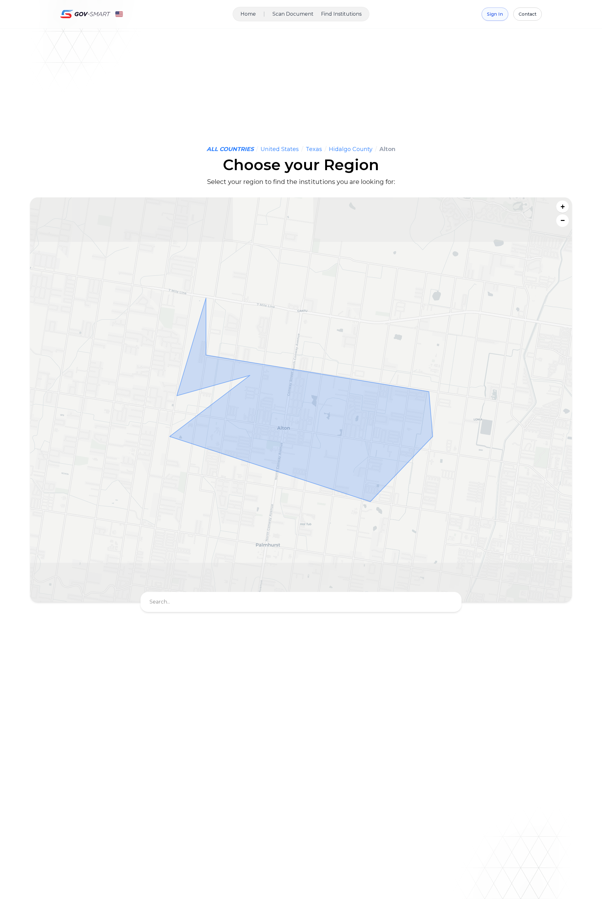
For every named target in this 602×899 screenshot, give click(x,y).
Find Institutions (341, 14)
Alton (387, 149)
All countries (230, 149)
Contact (527, 14)
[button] (562, 207)
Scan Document (293, 14)
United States (280, 149)
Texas (314, 149)
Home (248, 14)
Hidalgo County (350, 149)
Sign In (495, 14)
